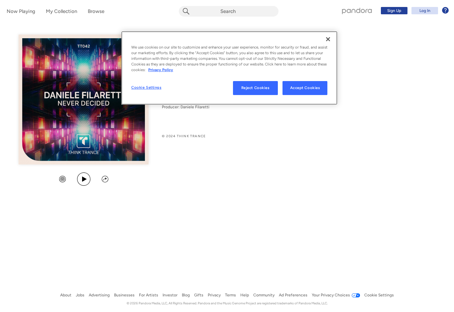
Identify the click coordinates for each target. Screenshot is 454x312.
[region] (229, 68)
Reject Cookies (255, 87)
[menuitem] (414, 10)
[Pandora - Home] (357, 10)
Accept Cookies (305, 87)
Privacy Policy (160, 69)
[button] (62, 179)
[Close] (328, 39)
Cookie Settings (146, 87)
